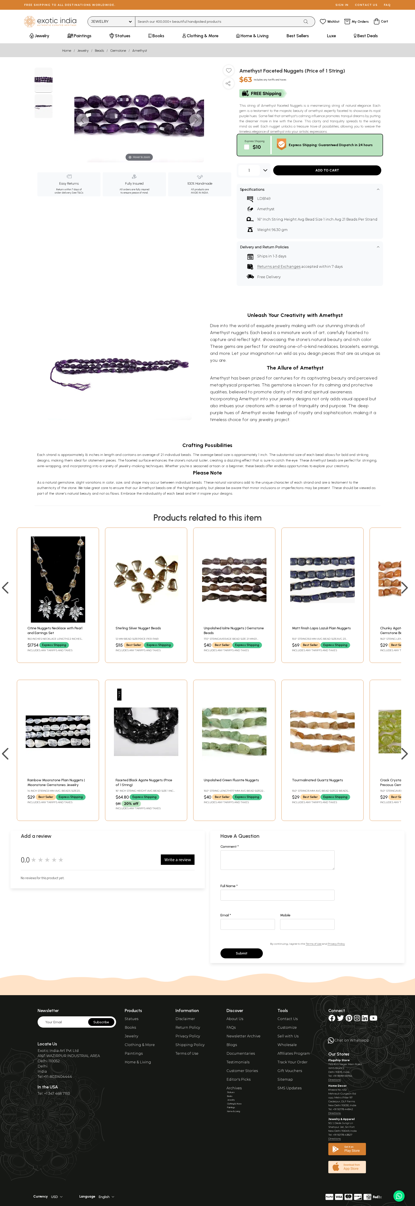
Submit (241, 953)
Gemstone (118, 50)
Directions (334, 1079)
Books (130, 1027)
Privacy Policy (336, 943)
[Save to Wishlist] (228, 72)
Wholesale (287, 1045)
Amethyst (139, 50)
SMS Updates (290, 1088)
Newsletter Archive (243, 1036)
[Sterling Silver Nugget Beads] (146, 621)
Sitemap (285, 1079)
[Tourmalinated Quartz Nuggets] (322, 773)
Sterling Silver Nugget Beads (138, 628)
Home (66, 50)
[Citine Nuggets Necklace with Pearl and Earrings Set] (58, 621)
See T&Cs (77, 192)
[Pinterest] (349, 1019)
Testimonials (238, 1062)
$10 (257, 147)
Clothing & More (140, 1045)
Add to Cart (327, 170)
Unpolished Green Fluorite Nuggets (231, 780)
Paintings (134, 1053)
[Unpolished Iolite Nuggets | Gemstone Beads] (234, 621)
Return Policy (188, 1027)
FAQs (231, 1027)
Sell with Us (288, 1036)
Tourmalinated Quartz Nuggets (317, 780)
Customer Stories (242, 1071)
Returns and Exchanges (278, 267)
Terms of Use (313, 943)
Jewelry (83, 50)
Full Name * (229, 886)
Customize (287, 1027)
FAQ (387, 4)
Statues (131, 1019)
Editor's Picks (239, 1079)
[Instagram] (357, 1019)
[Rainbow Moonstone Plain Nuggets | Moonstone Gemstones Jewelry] (58, 773)
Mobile (285, 915)
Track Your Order (293, 1062)
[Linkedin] (365, 1019)
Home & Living (138, 1062)
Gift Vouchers (290, 1071)
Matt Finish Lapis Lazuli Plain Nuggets (321, 628)
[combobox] (217, 21)
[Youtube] (373, 1019)
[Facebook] (331, 1019)
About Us (235, 1019)
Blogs (232, 1045)
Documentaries (241, 1053)
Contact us (366, 4)
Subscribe (101, 1022)
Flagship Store (339, 1060)
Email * (225, 915)
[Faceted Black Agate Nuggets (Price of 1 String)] (146, 773)
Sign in (342, 4)
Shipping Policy (190, 1045)
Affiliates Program (294, 1053)
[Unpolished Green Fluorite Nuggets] (234, 773)
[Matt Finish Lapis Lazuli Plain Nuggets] (322, 621)
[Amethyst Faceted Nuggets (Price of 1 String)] (44, 80)
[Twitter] (340, 1019)
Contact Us (288, 1019)
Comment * (229, 846)
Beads (99, 50)
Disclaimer (185, 1019)
